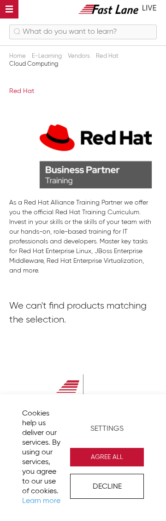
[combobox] (83, 32)
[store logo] (117, 9)
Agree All (107, 457)
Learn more (41, 501)
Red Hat (108, 56)
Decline (107, 486)
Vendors (79, 56)
